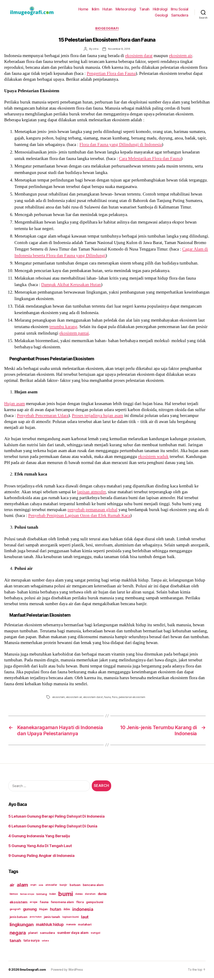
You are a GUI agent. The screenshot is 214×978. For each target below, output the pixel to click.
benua (14, 893)
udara (45, 940)
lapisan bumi (70, 916)
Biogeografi (107, 28)
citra (95, 48)
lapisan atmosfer (91, 492)
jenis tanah (52, 917)
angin (33, 884)
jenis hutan (36, 916)
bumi (65, 893)
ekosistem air (180, 56)
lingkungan (22, 924)
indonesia (82, 909)
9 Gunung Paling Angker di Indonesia (41, 855)
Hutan (107, 9)
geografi (15, 909)
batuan (75, 885)
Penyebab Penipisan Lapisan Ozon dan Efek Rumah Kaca (79, 515)
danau (79, 893)
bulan (52, 893)
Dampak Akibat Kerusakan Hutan (71, 285)
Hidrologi (160, 9)
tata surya (31, 940)
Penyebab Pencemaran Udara (42, 415)
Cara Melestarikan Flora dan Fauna (150, 158)
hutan (55, 909)
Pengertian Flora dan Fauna (111, 73)
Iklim (95, 9)
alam (22, 885)
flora (114, 697)
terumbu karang (63, 327)
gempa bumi (94, 902)
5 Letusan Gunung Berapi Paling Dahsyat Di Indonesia (56, 816)
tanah (15, 940)
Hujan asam (14, 404)
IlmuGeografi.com (33, 969)
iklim (67, 909)
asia (41, 884)
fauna (107, 697)
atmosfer (51, 884)
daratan (90, 893)
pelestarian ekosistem (132, 697)
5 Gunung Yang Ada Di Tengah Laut (40, 846)
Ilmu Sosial (179, 9)
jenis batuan (18, 917)
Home (83, 9)
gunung (30, 909)
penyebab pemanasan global (92, 510)
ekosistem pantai (74, 333)
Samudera (179, 15)
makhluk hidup (50, 924)
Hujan (43, 909)
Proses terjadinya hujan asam (97, 415)
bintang (41, 894)
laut (85, 916)
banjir (63, 884)
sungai (95, 932)
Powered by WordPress (67, 969)
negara (18, 933)
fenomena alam (62, 902)
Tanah (144, 9)
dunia (102, 894)
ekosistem (58, 697)
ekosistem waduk (153, 456)
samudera (47, 933)
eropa (33, 902)
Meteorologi (126, 9)
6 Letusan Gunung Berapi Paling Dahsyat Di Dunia (52, 826)
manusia (71, 924)
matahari (85, 924)
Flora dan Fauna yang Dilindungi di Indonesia (120, 144)
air (12, 884)
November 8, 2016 (119, 48)
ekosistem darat (139, 56)
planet (32, 933)
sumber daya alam (72, 933)
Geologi (161, 15)
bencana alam (93, 885)
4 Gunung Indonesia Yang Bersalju (39, 836)
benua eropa (27, 893)
